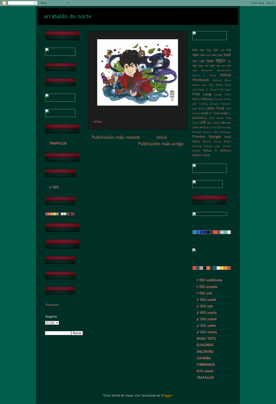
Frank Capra (224, 89)
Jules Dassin (216, 117)
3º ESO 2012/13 (207, 313)
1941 (195, 54)
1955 (206, 65)
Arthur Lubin (199, 84)
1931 (194, 50)
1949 (210, 60)
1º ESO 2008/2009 (209, 280)
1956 (212, 65)
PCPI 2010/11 (205, 371)
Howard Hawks (222, 99)
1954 (200, 65)
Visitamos (52, 305)
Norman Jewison (201, 132)
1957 (218, 65)
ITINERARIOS (206, 365)
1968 (194, 70)
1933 (208, 50)
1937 (222, 49)
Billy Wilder (216, 84)
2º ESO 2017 (205, 306)
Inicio (161, 137)
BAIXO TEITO (206, 338)
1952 (194, 65)
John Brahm (199, 108)
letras (98, 121)
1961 (223, 65)
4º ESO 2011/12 (206, 326)
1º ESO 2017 (204, 293)
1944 (214, 55)
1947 (194, 61)
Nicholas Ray (224, 127)
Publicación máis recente (116, 137)
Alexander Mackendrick (216, 70)
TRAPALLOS (58, 143)
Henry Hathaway (202, 99)
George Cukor (222, 94)
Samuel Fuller (212, 146)
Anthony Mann (221, 80)
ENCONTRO (205, 352)
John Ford (215, 108)
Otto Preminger (222, 132)
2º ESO (54, 187)
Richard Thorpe (212, 141)
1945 (220, 55)
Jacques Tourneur (220, 103)
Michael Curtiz (208, 127)
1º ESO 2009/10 (207, 287)
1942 (202, 55)
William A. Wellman (217, 150)
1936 (215, 50)
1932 (202, 50)
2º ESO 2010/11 (206, 300)
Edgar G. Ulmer (207, 89)
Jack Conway (200, 103)
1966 (228, 65)
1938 (228, 50)
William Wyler (201, 155)
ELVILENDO (205, 345)
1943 (208, 54)
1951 (229, 61)
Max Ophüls (213, 122)
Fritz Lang (201, 94)
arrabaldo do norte (67, 16)
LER (202, 122)
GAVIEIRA (204, 358)
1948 (201, 61)
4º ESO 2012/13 (207, 332)
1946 (227, 54)
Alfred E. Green (204, 75)
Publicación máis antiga (160, 143)
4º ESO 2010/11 (206, 319)
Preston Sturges (206, 136)
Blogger (167, 395)
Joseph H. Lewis (210, 113)
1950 (220, 60)
